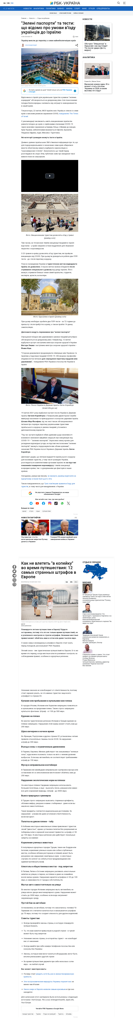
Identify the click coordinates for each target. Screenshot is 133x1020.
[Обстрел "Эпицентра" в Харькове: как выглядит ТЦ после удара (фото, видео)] (97, 33)
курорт (24, 511)
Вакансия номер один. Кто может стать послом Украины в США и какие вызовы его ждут (97, 87)
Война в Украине (78, 13)
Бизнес (60, 8)
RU (76, 582)
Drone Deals (53, 13)
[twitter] (14, 571)
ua (4, 3)
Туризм (38, 1014)
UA (67, 582)
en (8, 3)
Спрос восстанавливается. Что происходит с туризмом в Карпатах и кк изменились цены (97, 616)
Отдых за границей (49, 1014)
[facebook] (14, 567)
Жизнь (69, 8)
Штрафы (69, 1014)
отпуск (31, 511)
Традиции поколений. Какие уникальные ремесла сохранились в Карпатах (96, 637)
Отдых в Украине (92, 562)
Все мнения (87, 666)
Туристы (60, 1014)
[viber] (14, 580)
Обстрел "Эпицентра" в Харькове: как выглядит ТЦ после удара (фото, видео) (96, 47)
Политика (50, 8)
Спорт (77, 8)
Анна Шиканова (26, 625)
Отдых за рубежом (43, 18)
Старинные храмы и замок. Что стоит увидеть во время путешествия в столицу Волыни (96, 656)
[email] (14, 584)
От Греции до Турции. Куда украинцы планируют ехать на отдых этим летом (97, 595)
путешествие (46, 511)
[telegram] (14, 576)
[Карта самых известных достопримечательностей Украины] (95, 580)
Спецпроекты (103, 8)
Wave (84, 8)
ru (12, 3)
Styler (92, 8)
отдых (38, 511)
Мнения (87, 582)
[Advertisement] (49, 673)
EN (71, 582)
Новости (27, 8)
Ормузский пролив (65, 13)
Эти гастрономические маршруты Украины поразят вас (48, 981)
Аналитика (38, 8)
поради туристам (27, 1014)
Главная (23, 18)
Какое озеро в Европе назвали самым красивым (45, 989)
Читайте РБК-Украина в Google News (50, 1009)
